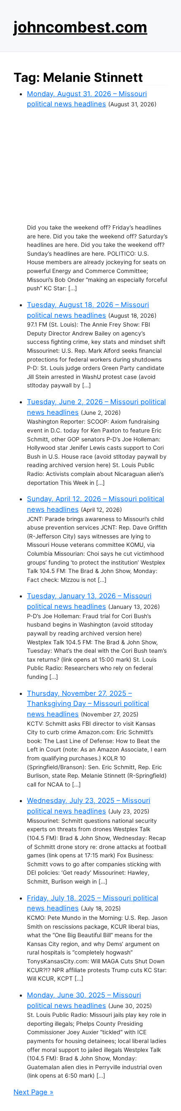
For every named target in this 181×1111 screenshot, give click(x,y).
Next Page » (33, 1092)
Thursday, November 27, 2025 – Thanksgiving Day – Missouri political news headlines (88, 703)
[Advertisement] (97, 166)
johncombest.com (80, 27)
